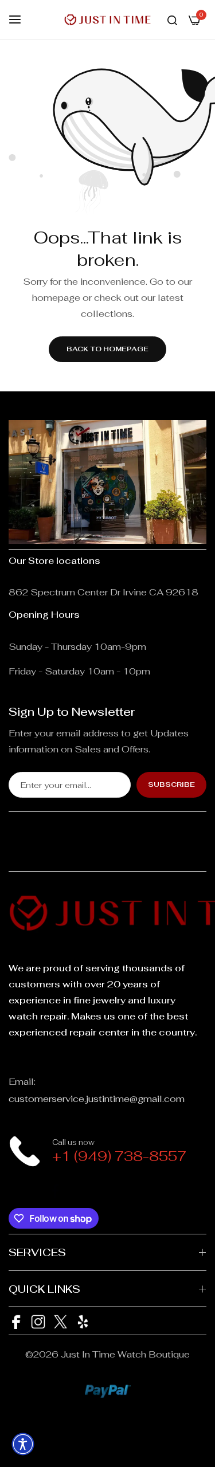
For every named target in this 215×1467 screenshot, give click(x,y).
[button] (22, 1444)
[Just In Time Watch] (107, 19)
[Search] (172, 19)
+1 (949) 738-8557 (119, 1156)
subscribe (171, 784)
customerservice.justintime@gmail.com (97, 1099)
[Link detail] (16, 1190)
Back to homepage (107, 349)
